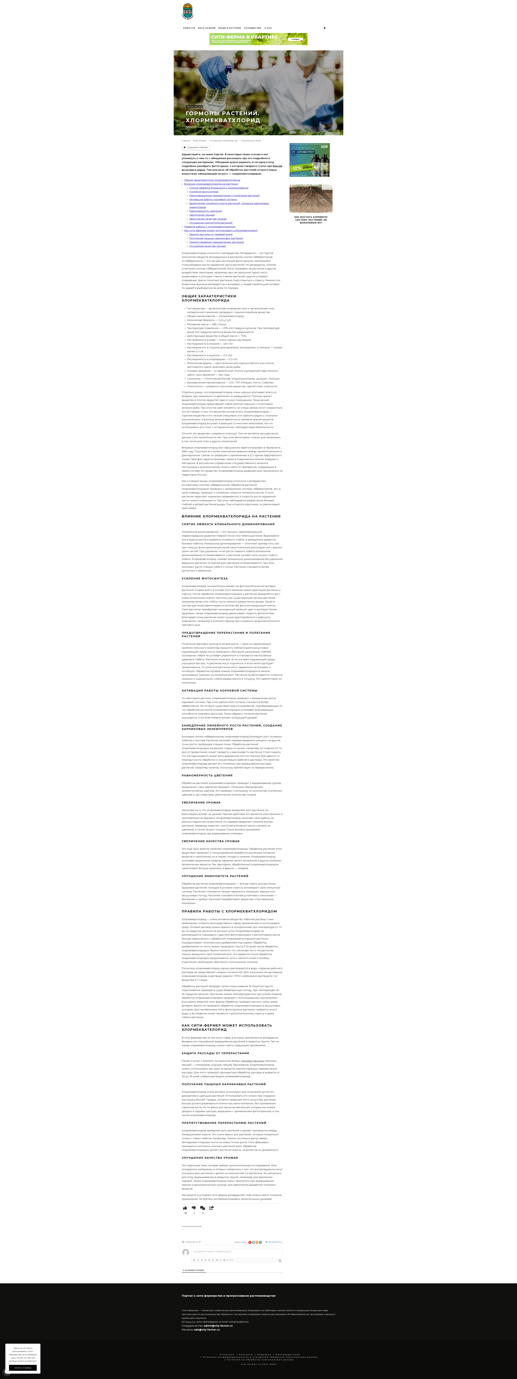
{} (228, 1260)
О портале (227, 1355)
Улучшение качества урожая (207, 246)
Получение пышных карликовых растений (216, 238)
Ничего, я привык (23, 1368)
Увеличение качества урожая (208, 218)
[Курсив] (198, 1260)
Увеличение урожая (202, 215)
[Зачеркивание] (205, 1260)
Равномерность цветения (205, 211)
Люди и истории (229, 28)
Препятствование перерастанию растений (216, 242)
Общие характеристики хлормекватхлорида (212, 180)
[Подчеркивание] (202, 1260)
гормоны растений (192, 1226)
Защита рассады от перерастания (211, 234)
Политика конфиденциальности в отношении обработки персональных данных (260, 1357)
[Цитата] (217, 1260)
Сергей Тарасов (197, 127)
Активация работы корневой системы (213, 199)
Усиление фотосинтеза (203, 191)
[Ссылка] (224, 1260)
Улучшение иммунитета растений (210, 222)
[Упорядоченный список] (209, 1260)
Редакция (264, 1355)
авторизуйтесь (275, 1242)
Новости (189, 28)
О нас (268, 28)
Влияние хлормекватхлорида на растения (211, 184)
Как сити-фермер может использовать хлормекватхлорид (221, 230)
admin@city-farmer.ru (218, 1325)
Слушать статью (197, 147)
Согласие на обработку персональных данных (260, 1360)
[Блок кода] (220, 1260)
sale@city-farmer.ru (207, 1329)
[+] (231, 1260)
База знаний (206, 28)
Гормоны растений (194, 106)
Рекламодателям (288, 1355)
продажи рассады (252, 1060)
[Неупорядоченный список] (213, 1260)
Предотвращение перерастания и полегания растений (224, 195)
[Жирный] (194, 1260)
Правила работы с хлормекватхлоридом (209, 226)
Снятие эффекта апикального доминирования (218, 187)
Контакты (246, 1355)
